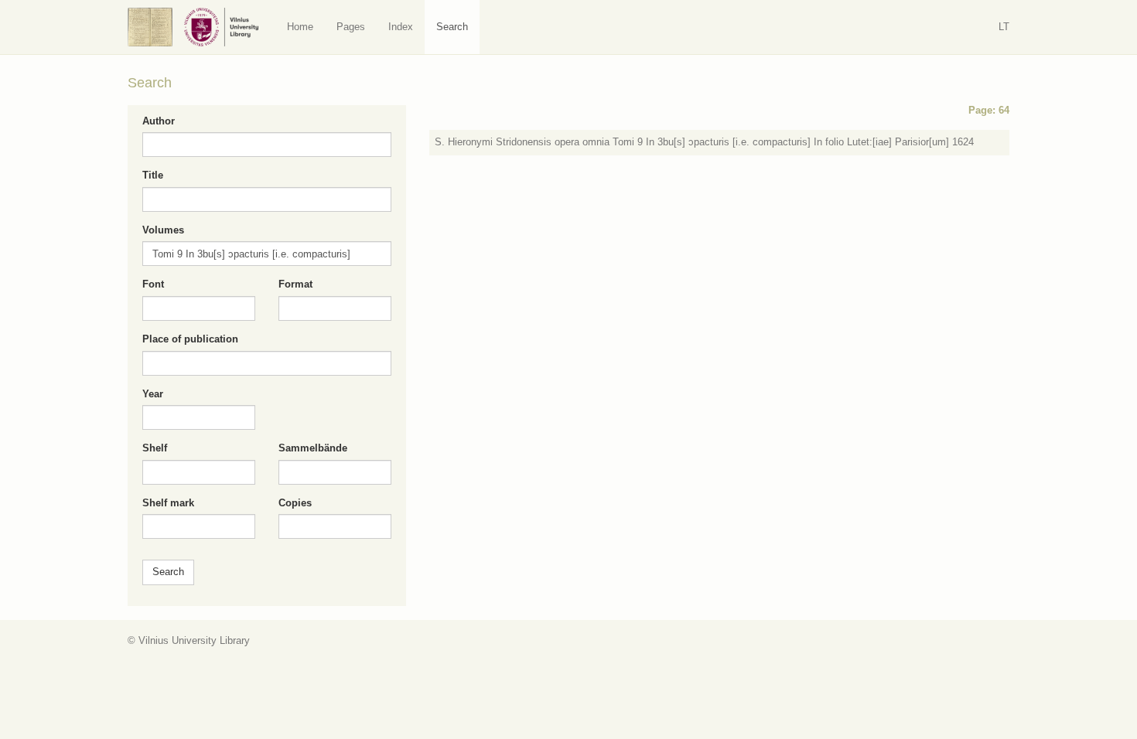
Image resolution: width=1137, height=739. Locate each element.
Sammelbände (312, 448)
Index (400, 26)
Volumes (163, 230)
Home (300, 26)
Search (452, 26)
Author (158, 121)
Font (153, 284)
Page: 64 (988, 110)
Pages (350, 26)
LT (1004, 26)
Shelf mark (168, 503)
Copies (295, 503)
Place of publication (190, 339)
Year (152, 394)
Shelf (154, 448)
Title (152, 175)
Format (295, 284)
